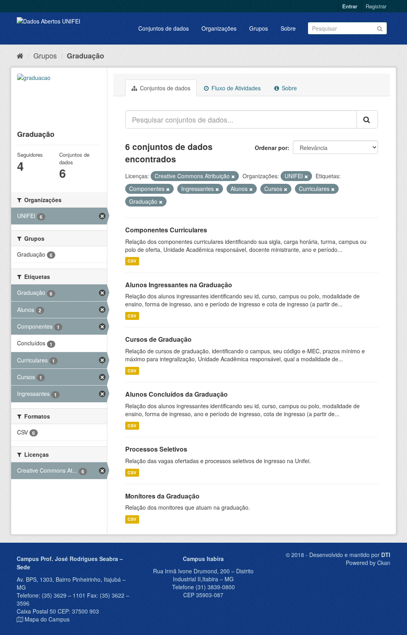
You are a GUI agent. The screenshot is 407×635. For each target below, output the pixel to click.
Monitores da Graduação (162, 496)
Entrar (349, 6)
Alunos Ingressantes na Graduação (178, 284)
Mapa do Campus (47, 619)
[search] (367, 119)
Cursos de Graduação (158, 339)
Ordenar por (271, 148)
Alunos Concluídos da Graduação (176, 394)
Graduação (85, 56)
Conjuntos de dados (163, 28)
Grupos (258, 28)
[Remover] (233, 176)
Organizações (219, 28)
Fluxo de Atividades (235, 88)
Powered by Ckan (368, 563)
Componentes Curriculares (166, 229)
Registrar (376, 6)
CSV (132, 261)
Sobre (288, 28)
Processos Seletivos (156, 449)
